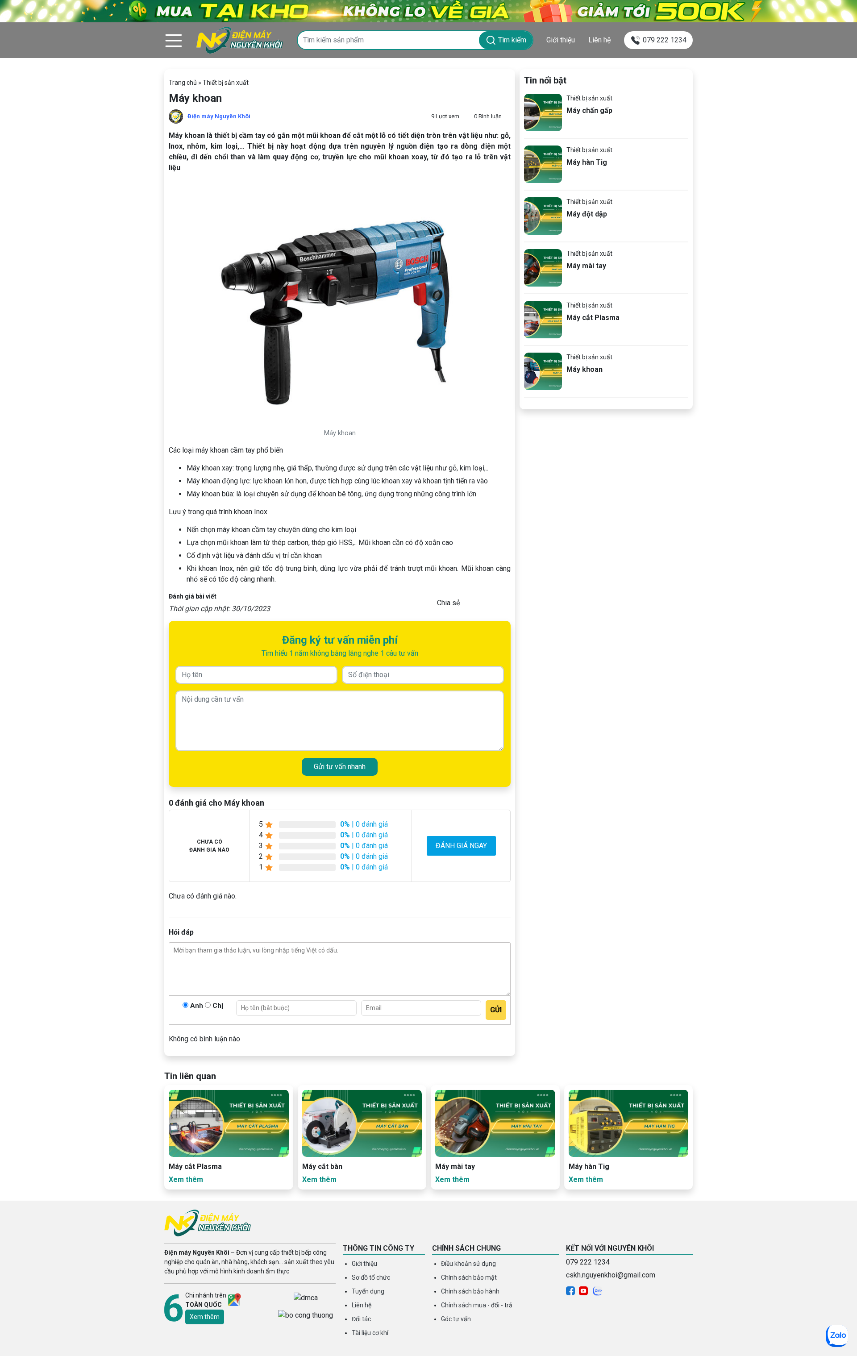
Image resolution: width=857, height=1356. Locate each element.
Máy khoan (584, 369)
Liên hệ (599, 40)
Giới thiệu (560, 40)
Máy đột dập (586, 214)
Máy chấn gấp (589, 110)
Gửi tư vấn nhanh (340, 766)
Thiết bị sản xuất (226, 82)
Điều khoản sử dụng (468, 1263)
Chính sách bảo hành (470, 1291)
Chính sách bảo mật (469, 1277)
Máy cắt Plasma (593, 317)
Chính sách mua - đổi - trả (476, 1305)
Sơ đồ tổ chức (371, 1277)
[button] (173, 40)
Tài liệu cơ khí (370, 1332)
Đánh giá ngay (461, 845)
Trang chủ (183, 82)
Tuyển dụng (368, 1291)
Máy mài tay (586, 266)
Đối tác (361, 1319)
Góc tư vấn (456, 1319)
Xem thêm (205, 1316)
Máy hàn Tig (586, 162)
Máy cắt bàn (322, 1166)
